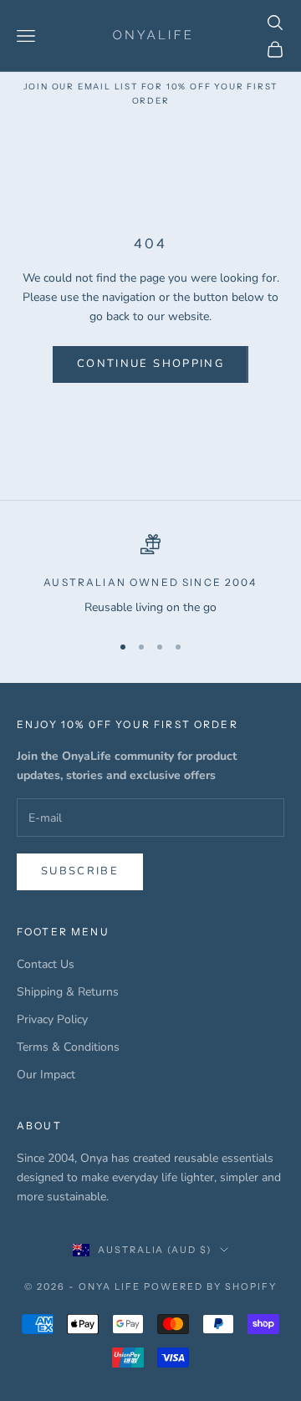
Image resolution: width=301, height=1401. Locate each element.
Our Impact (46, 1075)
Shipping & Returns (68, 992)
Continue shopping (150, 363)
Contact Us (45, 964)
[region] (150, 575)
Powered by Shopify (210, 1286)
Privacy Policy (52, 1019)
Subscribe (80, 871)
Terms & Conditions (68, 1047)
